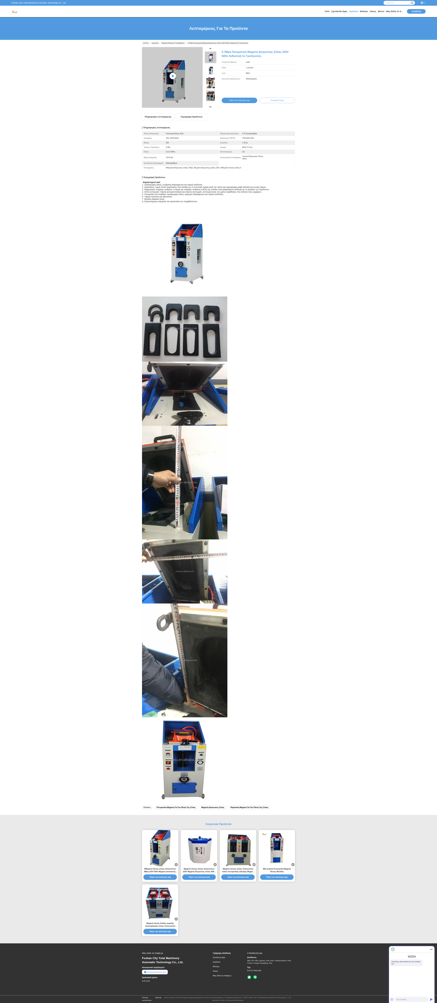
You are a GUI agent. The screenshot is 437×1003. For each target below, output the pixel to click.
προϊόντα (353, 11)
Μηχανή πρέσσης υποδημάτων (173, 43)
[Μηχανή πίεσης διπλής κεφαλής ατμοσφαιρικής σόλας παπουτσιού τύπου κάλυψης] (160, 902)
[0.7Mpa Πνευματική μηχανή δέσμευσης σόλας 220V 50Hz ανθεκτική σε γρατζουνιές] (172, 77)
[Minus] (431, 949)
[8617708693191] (249, 977)
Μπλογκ (364, 11)
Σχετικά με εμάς (339, 11)
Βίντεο (381, 11)
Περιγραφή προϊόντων (192, 117)
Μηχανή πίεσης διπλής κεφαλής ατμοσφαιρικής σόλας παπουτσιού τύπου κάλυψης (160, 924)
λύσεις (373, 11)
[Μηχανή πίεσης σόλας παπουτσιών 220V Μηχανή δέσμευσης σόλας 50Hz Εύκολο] (199, 848)
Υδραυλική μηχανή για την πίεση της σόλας (249, 807)
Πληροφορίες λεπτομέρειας (158, 117)
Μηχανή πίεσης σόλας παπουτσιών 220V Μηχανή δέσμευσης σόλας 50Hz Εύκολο (199, 870)
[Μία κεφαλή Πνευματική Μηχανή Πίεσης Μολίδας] (277, 848)
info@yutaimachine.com (156, 972)
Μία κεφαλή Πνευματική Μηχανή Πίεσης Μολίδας (277, 870)
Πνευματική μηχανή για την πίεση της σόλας (176, 807)
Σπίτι (327, 11)
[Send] (431, 999)
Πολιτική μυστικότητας (147, 999)
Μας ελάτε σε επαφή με (394, 11)
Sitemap (158, 997)
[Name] (412, 2)
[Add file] (392, 999)
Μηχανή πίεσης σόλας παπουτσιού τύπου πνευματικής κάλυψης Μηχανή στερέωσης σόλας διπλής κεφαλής (238, 870)
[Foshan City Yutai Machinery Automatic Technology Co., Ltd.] (23, 11)
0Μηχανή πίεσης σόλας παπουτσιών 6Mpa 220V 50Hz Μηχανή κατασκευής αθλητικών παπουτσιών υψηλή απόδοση (160, 870)
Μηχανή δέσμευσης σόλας (212, 807)
